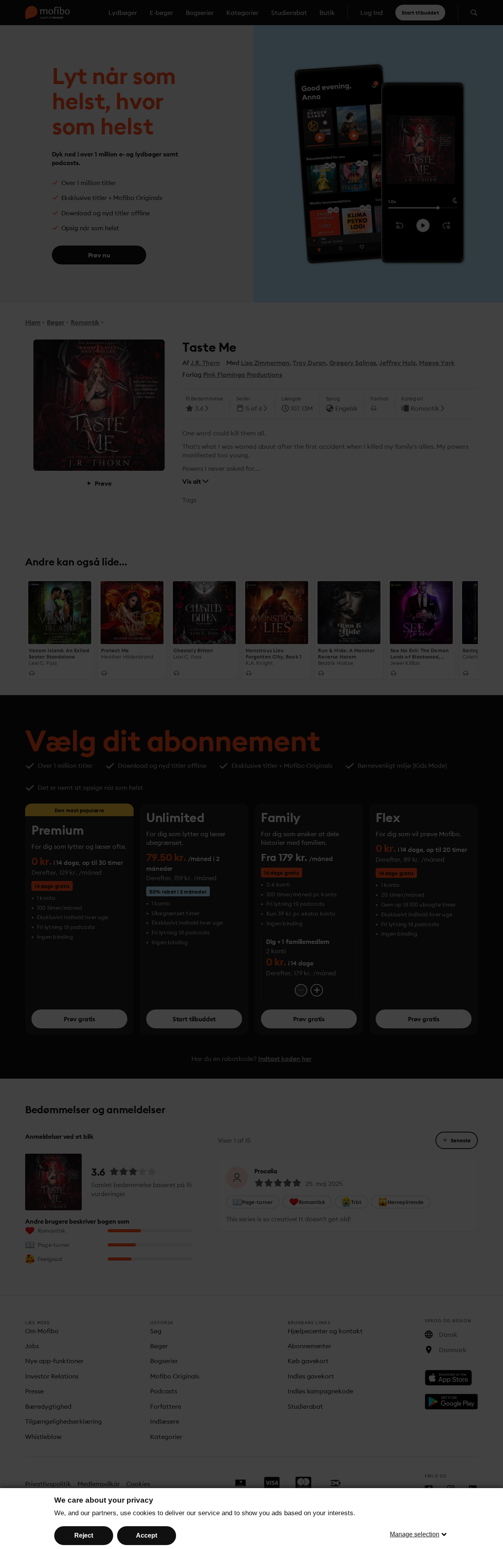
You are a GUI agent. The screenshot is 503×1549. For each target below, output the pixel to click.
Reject (83, 1535)
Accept (146, 1535)
